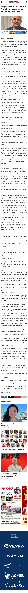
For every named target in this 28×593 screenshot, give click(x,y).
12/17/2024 (3, 478)
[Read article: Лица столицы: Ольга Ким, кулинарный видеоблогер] (14, 413)
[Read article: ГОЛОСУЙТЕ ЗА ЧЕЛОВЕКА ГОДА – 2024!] (14, 438)
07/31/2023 (3, 427)
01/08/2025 (3, 451)
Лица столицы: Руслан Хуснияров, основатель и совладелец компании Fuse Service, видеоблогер (12, 474)
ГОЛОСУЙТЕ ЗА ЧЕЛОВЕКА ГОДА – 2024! (12, 449)
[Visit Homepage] (14, 2)
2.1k (7, 478)
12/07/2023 (3, 14)
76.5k (8, 427)
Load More (14, 482)
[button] (14, 505)
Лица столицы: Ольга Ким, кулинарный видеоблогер (12, 424)
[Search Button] (26, 2)
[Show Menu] (1, 2)
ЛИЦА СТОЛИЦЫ (5, 421)
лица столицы (7, 392)
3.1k (7, 451)
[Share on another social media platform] (24, 397)
